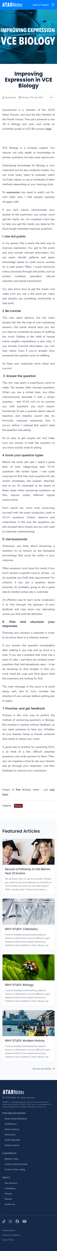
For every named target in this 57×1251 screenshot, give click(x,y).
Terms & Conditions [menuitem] (11, 1235)
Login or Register (40, 4)
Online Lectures (12, 1145)
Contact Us (10, 1204)
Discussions (10, 1134)
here (48, 129)
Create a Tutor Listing (15, 1169)
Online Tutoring (12, 1129)
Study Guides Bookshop (16, 1118)
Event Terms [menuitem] (8, 1239)
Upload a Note (11, 1158)
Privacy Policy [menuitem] (8, 1230)
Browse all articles (42, 1068)
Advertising (10, 1188)
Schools (8, 1193)
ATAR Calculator (12, 1140)
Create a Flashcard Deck (16, 1164)
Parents (8, 1199)
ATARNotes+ (11, 1124)
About (6, 1177)
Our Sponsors (11, 1183)
